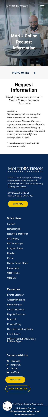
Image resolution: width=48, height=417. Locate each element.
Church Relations (15, 309)
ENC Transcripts (15, 243)
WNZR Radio (13, 272)
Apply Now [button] (18, 204)
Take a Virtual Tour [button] (17, 389)
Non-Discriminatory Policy (20, 329)
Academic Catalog (16, 299)
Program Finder (15, 248)
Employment (13, 268)
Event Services (14, 304)
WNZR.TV (11, 277)
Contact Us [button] (15, 379)
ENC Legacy (13, 238)
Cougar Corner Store (17, 263)
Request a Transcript (17, 233)
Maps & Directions (16, 314)
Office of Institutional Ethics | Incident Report (21, 340)
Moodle (11, 253)
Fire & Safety (13, 334)
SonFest (11, 224)
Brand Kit (12, 319)
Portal (10, 258)
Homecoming (13, 228)
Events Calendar (15, 294)
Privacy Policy (14, 324)
